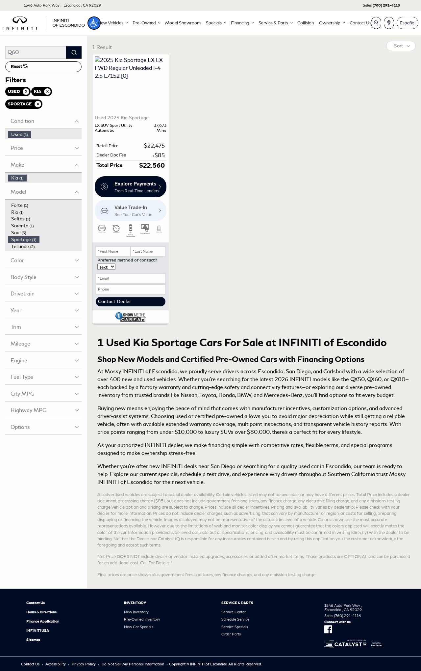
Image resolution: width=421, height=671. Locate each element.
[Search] (74, 52)
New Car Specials (138, 627)
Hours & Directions (41, 612)
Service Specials (234, 627)
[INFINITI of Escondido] (44, 22)
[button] (94, 23)
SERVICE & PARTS (237, 603)
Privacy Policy (84, 664)
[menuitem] (45, 134)
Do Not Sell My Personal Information (133, 664)
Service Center (233, 612)
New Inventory (136, 612)
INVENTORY (135, 603)
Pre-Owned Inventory (142, 619)
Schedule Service (235, 619)
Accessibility (55, 664)
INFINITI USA (37, 630)
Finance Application (42, 621)
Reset (17, 66)
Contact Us (35, 603)
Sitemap (33, 639)
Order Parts (231, 634)
